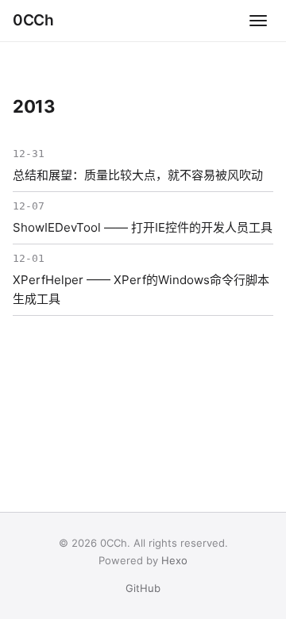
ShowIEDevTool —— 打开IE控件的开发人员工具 (142, 227)
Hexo (174, 560)
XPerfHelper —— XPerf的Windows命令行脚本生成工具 (141, 289)
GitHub (143, 588)
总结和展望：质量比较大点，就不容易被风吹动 (138, 175)
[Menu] (258, 21)
